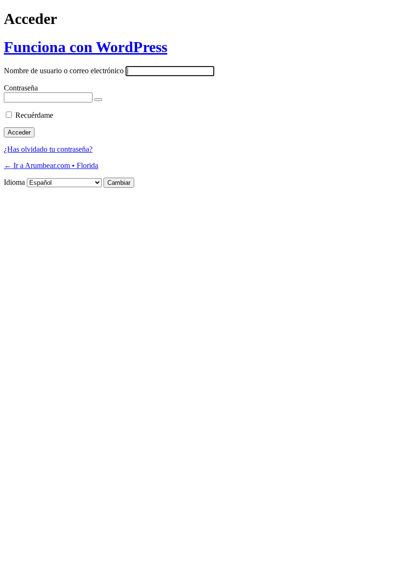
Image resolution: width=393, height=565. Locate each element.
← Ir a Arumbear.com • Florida (51, 165)
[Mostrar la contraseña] (98, 99)
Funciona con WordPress (85, 47)
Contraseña (21, 88)
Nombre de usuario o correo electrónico (64, 71)
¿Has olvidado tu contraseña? (48, 149)
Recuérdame (34, 115)
